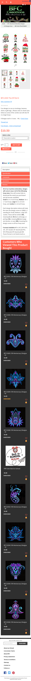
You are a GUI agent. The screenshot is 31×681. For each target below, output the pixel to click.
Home (3, 24)
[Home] (15, 11)
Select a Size (6, 135)
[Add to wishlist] (26, 285)
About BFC (7, 654)
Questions (5, 181)
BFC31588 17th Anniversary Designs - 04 (15, 431)
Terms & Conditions (9, 660)
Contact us (7, 665)
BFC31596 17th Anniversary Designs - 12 (15, 623)
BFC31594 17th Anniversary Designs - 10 (15, 546)
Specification (6, 173)
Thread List (4, 122)
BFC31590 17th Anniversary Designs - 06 (15, 584)
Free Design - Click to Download (11, 126)
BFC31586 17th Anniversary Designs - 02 (15, 316)
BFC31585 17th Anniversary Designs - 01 (15, 354)
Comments (5, 177)
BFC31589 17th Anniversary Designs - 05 (15, 393)
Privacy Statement (9, 657)
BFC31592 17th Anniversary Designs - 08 (15, 508)
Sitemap (6, 662)
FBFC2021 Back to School (12, 469)
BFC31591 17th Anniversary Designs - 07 (15, 277)
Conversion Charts (9, 651)
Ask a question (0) (6, 102)
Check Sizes (24, 119)
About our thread (9, 648)
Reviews (5, 185)
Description (6, 170)
